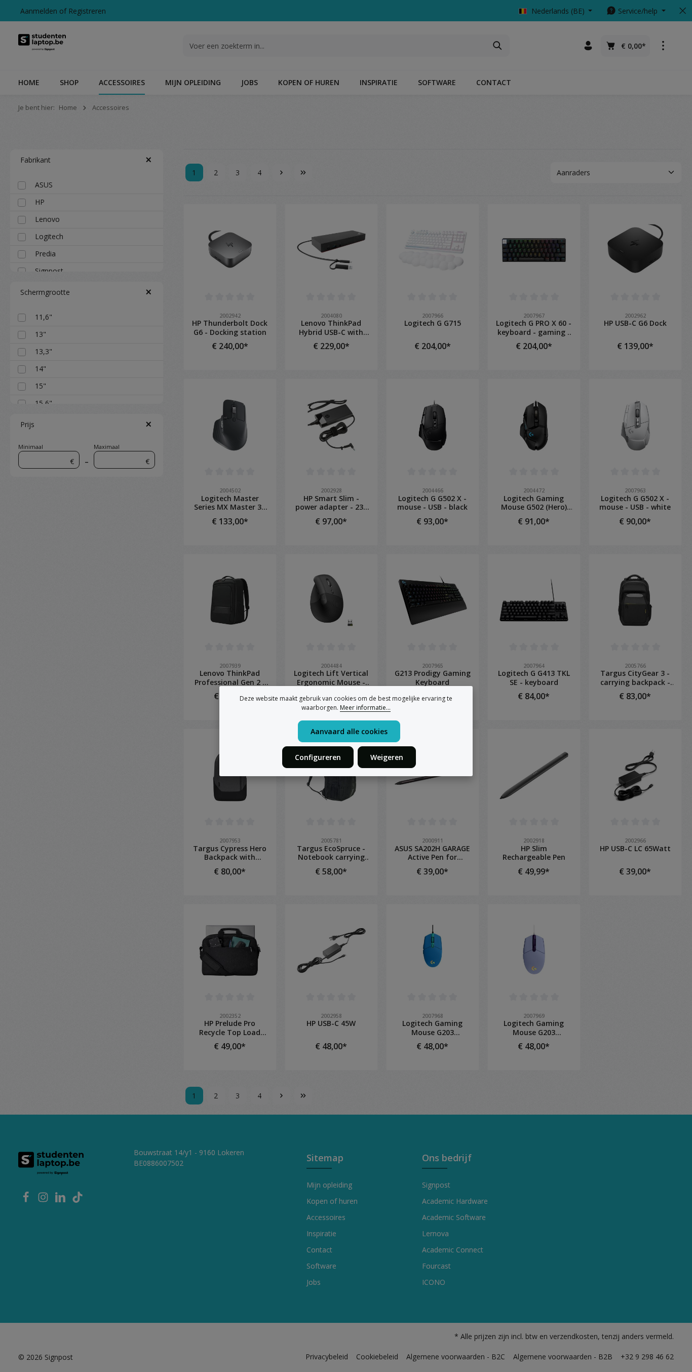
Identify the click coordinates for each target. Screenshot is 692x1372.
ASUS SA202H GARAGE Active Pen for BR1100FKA (432, 853)
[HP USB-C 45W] (331, 950)
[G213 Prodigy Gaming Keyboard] (433, 600)
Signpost (49, 271)
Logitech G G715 (432, 323)
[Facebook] (26, 1200)
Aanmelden (38, 11)
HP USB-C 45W (331, 1023)
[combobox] (334, 45)
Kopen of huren (332, 1201)
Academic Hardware (455, 1201)
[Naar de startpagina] (42, 45)
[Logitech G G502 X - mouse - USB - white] (635, 425)
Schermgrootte (45, 292)
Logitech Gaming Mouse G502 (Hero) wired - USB (534, 503)
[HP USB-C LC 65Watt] (635, 775)
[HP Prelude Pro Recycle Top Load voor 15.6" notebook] (230, 950)
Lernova (435, 1233)
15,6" (43, 403)
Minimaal (46, 455)
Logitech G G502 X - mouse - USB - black (432, 503)
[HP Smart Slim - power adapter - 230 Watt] (331, 425)
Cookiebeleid (377, 1356)
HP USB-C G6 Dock (635, 323)
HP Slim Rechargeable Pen (534, 853)
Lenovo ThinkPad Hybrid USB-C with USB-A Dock (331, 327)
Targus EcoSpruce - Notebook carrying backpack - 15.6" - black (331, 853)
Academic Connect (452, 1249)
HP (40, 202)
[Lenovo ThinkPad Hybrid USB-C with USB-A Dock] (331, 250)
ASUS (44, 184)
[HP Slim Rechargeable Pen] (534, 775)
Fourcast (436, 1266)
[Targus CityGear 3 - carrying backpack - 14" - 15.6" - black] (635, 600)
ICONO (433, 1282)
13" (40, 334)
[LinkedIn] (61, 1200)
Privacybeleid (326, 1356)
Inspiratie (321, 1233)
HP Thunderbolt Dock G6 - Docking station (229, 327)
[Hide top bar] (682, 11)
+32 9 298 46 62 (647, 1356)
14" (40, 368)
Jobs (313, 1282)
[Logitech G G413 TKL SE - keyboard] (534, 600)
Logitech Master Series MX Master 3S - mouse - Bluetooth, (230, 503)
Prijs (27, 424)
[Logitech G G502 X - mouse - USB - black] (433, 425)
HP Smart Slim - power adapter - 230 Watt (331, 503)
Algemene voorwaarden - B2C (455, 1356)
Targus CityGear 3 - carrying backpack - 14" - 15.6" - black (635, 678)
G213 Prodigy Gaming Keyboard (433, 678)
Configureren (318, 757)
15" (40, 386)
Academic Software (454, 1217)
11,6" (43, 317)
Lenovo (47, 219)
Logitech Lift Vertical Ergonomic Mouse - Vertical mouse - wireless (331, 678)
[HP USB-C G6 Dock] (635, 250)
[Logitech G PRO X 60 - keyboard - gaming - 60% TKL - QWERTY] (534, 250)
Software (321, 1266)
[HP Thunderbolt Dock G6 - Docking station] (230, 250)
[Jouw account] (588, 46)
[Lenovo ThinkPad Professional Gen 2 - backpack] (230, 600)
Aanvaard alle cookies (349, 731)
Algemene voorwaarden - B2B (562, 1356)
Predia (45, 253)
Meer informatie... (365, 707)
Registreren (87, 11)
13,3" (43, 351)
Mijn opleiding (329, 1185)
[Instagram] (44, 1200)
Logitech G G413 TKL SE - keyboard (534, 678)
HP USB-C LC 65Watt (635, 848)
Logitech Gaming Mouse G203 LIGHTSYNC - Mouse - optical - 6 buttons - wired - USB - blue (432, 1028)
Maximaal (121, 455)
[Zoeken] (498, 45)
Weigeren (386, 757)
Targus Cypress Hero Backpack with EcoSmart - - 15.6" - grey (229, 853)
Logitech (49, 236)
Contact (319, 1249)
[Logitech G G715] (433, 250)
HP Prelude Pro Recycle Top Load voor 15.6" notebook (229, 1028)
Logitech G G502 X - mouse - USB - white (635, 503)
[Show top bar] (663, 46)
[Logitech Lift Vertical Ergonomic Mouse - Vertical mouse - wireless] (331, 600)
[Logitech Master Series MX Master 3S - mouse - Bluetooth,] (230, 425)
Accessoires (325, 1217)
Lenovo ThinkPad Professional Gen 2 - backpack (230, 678)
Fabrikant (35, 160)
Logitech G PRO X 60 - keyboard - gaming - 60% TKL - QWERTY (533, 327)
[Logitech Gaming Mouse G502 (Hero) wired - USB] (534, 425)
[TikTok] (77, 1200)
